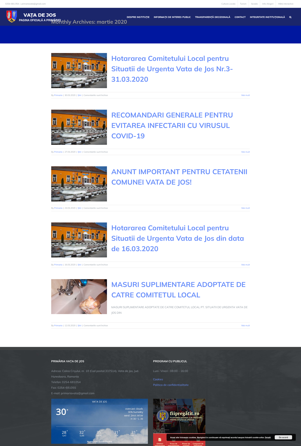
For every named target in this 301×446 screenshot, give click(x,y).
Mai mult (245, 95)
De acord (283, 437)
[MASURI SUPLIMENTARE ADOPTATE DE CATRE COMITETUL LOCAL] (79, 296)
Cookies (158, 379)
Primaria (58, 95)
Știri (79, 95)
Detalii (268, 437)
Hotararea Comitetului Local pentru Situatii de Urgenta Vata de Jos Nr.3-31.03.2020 (172, 68)
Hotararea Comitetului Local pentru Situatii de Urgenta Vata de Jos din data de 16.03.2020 (177, 238)
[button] (290, 17)
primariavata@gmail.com (33, 3)
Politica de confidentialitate (171, 385)
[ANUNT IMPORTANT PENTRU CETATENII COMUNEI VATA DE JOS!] (79, 183)
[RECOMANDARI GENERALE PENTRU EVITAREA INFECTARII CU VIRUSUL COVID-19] (79, 127)
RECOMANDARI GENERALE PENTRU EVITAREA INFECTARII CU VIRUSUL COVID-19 (172, 125)
